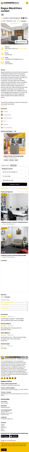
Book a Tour (13, 165)
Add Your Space (5, 411)
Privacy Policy (11, 445)
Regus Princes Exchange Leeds (13, 156)
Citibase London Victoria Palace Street (13, 255)
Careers (3, 430)
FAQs (2, 429)
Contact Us (3, 427)
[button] (28, 144)
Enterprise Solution (5, 407)
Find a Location (4, 403)
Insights (3, 424)
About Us (3, 426)
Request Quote (5, 165)
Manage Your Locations (6, 413)
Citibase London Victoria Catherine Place (14, 222)
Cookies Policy (22, 445)
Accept (4, 450)
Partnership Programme (7, 419)
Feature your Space (23, 192)
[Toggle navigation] (27, 3)
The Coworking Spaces (10, 440)
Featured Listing (5, 414)
